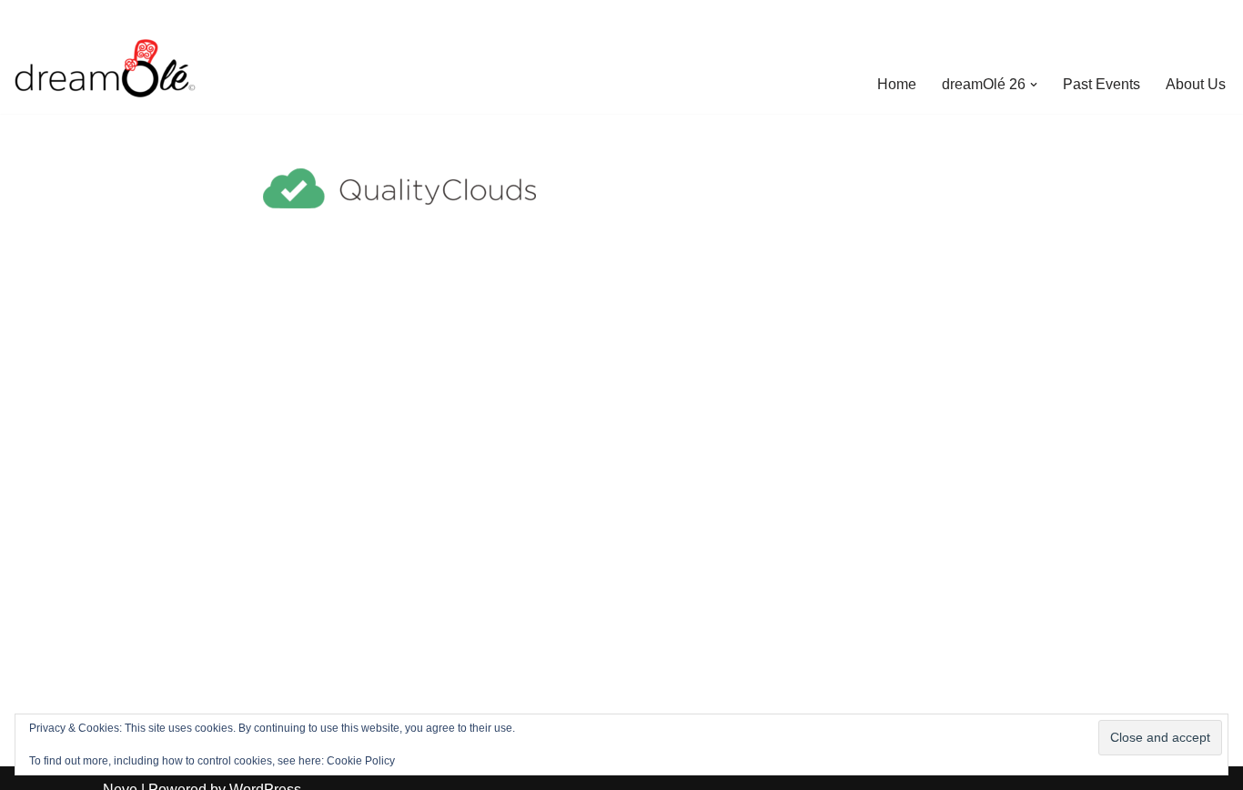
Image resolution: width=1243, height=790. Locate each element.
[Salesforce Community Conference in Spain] (105, 68)
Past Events (1101, 84)
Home (896, 84)
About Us (1196, 84)
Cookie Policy (361, 761)
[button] (1033, 84)
